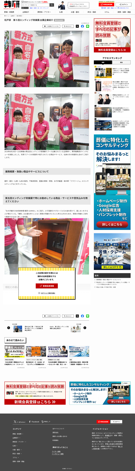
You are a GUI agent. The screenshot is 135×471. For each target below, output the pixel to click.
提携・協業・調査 (18, 461)
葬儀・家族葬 (17, 434)
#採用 (35, 8)
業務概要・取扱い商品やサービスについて (108, 279)
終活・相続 (16, 453)
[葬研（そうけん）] (12, 4)
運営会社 (55, 432)
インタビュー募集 (58, 454)
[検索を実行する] (52, 5)
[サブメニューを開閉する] (22, 433)
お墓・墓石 (16, 450)
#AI (38, 8)
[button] (77, 26)
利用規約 (55, 440)
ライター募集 (56, 451)
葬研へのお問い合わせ (60, 436)
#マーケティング (44, 8)
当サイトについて (58, 428)
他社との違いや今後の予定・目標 (106, 287)
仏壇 (14, 446)
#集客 (31, 8)
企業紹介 (15, 438)
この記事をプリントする (52, 26)
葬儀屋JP (108, 435)
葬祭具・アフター (18, 442)
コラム (15, 457)
